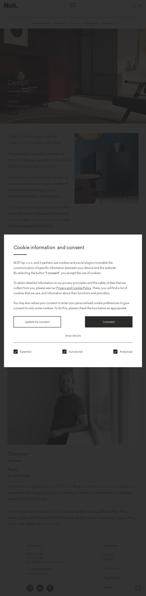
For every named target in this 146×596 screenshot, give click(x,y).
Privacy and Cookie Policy (73, 288)
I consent (109, 322)
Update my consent (37, 322)
